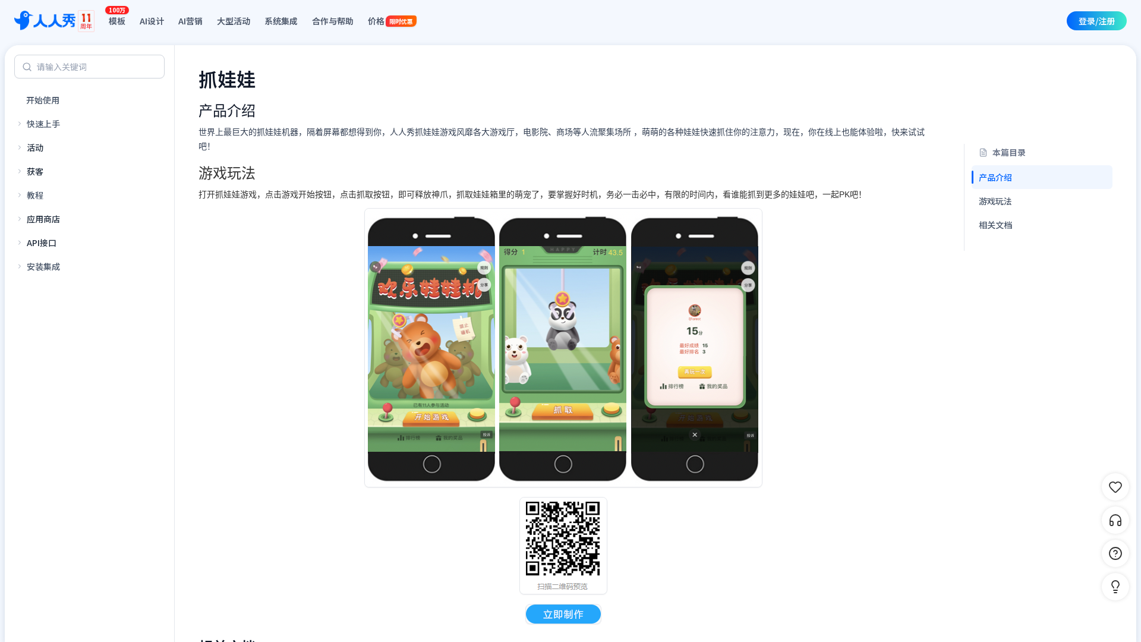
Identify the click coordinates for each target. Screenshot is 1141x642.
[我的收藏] (1115, 487)
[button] (1115, 586)
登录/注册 (1097, 21)
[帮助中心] (1115, 553)
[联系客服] (1115, 520)
